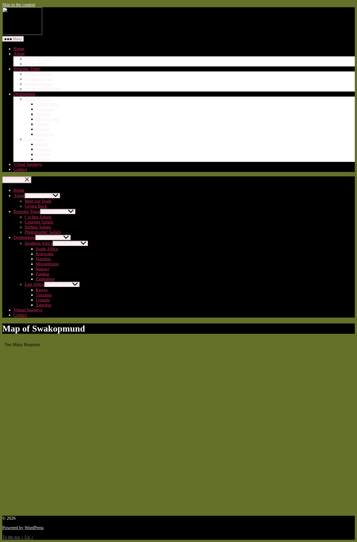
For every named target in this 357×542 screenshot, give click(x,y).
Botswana (44, 109)
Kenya (41, 144)
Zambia (42, 129)
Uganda (43, 154)
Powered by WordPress (23, 527)
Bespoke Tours (26, 68)
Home (18, 48)
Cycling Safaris (38, 73)
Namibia (43, 114)
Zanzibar (43, 159)
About (19, 53)
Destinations (24, 94)
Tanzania (44, 149)
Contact (20, 169)
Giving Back (36, 63)
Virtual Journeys (27, 164)
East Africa (34, 139)
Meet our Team (38, 58)
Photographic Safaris (43, 89)
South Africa (47, 104)
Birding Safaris (38, 83)
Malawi (42, 124)
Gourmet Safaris (39, 78)
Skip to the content (18, 4)
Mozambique (47, 119)
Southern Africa (38, 99)
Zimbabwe (45, 134)
